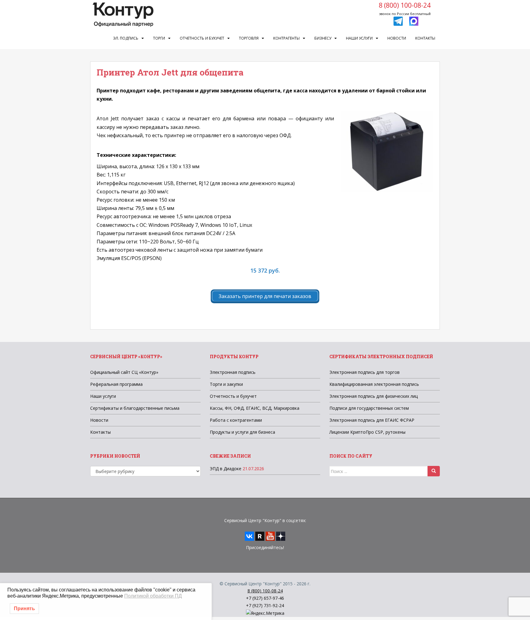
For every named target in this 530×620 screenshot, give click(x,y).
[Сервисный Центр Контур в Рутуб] (259, 536)
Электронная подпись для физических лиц (373, 396)
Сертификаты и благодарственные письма (134, 408)
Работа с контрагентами (236, 420)
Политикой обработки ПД (153, 596)
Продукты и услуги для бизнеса (242, 432)
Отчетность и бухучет (202, 38)
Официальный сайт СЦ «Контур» (124, 372)
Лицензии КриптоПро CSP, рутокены (367, 432)
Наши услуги (359, 38)
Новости (396, 38)
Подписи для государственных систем (369, 408)
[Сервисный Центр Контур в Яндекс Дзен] (280, 536)
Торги (159, 38)
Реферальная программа (116, 384)
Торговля (249, 38)
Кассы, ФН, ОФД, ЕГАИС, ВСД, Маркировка (254, 408)
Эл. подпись (125, 38)
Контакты (425, 38)
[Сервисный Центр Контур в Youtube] (270, 536)
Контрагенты (286, 38)
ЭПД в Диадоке (225, 468)
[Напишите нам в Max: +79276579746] (413, 21)
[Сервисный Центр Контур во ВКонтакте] (249, 536)
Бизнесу (322, 38)
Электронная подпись (232, 372)
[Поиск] (434, 471)
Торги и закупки (226, 384)
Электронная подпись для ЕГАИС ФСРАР (371, 420)
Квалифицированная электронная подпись (374, 384)
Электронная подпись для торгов (364, 372)
